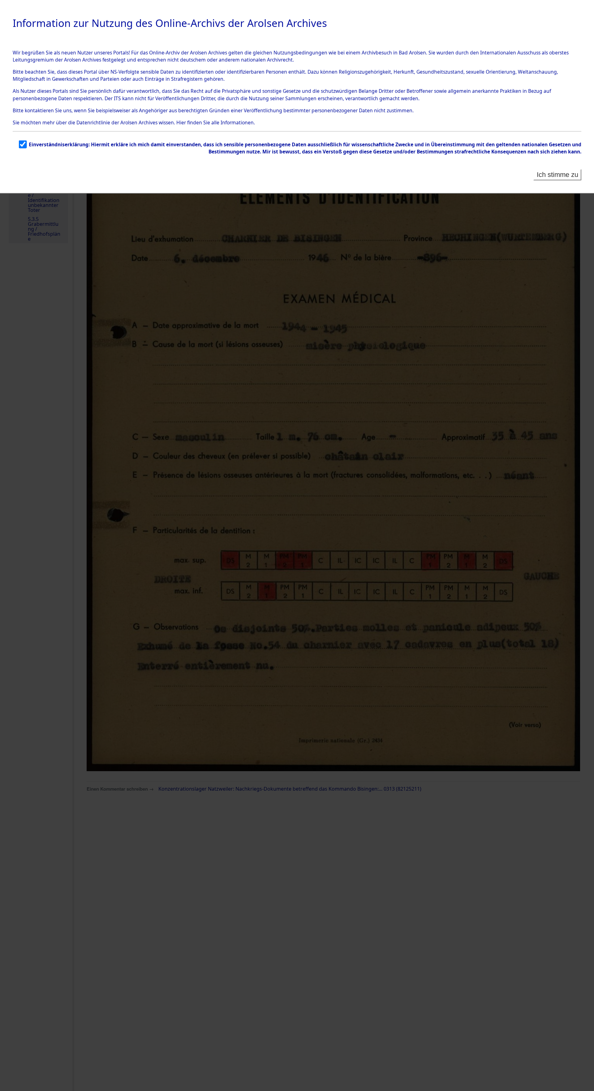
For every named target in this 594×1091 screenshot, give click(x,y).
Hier (181, 122)
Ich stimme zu (557, 174)
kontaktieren (39, 110)
